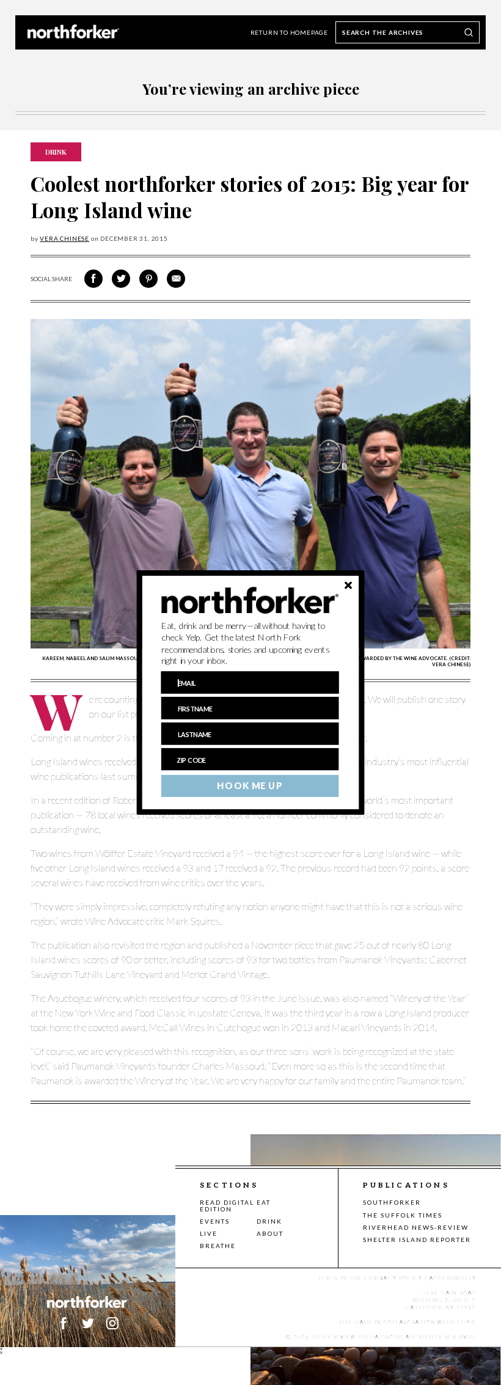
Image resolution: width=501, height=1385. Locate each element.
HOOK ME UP (249, 786)
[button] (250, 643)
